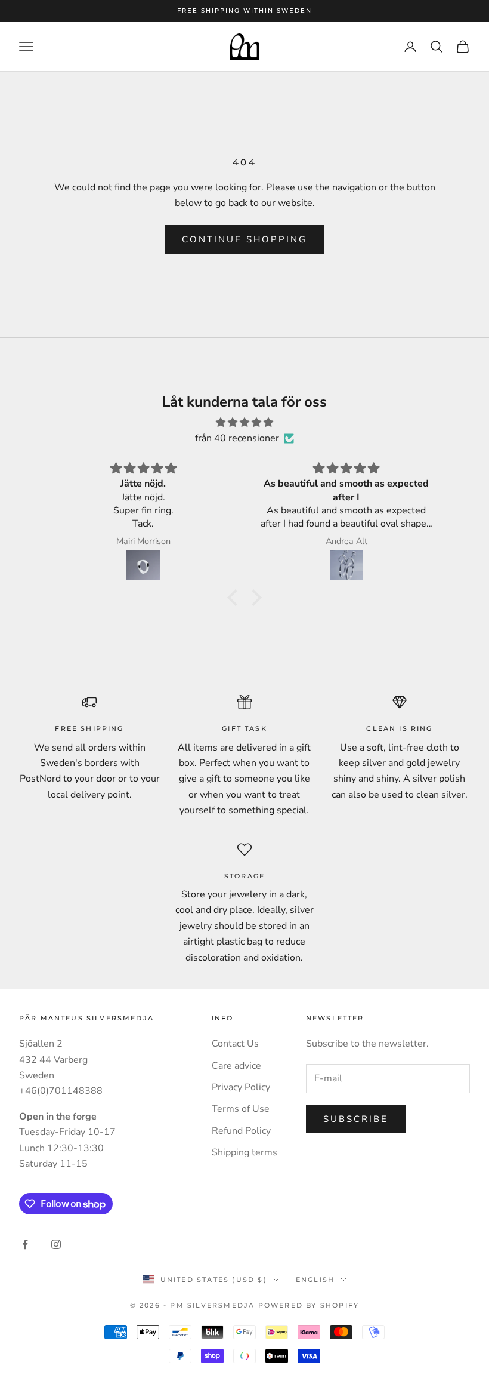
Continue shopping (244, 239)
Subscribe (355, 1119)
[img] (244, 422)
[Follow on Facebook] (25, 1244)
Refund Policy (241, 1130)
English (315, 1279)
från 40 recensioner (237, 438)
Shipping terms (244, 1152)
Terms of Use (241, 1108)
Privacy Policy (241, 1087)
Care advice (236, 1065)
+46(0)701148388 (61, 1090)
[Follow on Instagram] (56, 1244)
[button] (235, 597)
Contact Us (235, 1043)
